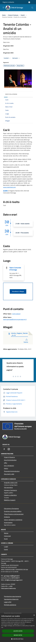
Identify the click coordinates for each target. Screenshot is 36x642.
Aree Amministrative (10, 460)
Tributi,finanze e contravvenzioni (14, 514)
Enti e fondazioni (9, 466)
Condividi (6, 58)
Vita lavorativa (8, 487)
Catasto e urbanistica (10, 495)
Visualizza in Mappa (18, 291)
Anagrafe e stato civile (10, 483)
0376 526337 (16, 314)
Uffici (5, 463)
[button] (17, 639)
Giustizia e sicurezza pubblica (12, 511)
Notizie (6, 533)
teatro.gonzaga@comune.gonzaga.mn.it (15, 319)
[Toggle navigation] (3, 7)
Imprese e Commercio (10, 490)
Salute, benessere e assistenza (13, 520)
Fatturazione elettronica (8, 588)
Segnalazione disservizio (11, 599)
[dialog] (18, 627)
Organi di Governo (9, 457)
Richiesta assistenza (10, 605)
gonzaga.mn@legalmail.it (11, 576)
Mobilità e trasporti (9, 500)
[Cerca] (32, 8)
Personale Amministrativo (11, 471)
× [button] (34, 615)
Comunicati (7, 536)
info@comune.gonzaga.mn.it (13, 580)
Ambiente (7, 517)
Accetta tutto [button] (18, 631)
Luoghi (6, 547)
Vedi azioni (15, 58)
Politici (6, 468)
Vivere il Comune (13, 15)
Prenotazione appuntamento (12, 596)
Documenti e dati (9, 474)
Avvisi (6, 539)
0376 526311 (16, 578)
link (2, 627)
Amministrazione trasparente (12, 613)
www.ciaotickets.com (9, 187)
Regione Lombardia (8, 2)
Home (4, 15)
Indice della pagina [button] (11, 94)
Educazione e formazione (11, 508)
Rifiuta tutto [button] (18, 635)
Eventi (23, 15)
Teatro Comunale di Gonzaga (15, 268)
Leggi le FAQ (7, 602)
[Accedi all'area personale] (29, 2)
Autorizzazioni (8, 522)
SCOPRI (5, 191)
